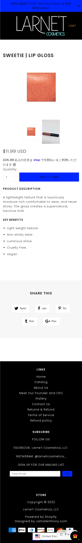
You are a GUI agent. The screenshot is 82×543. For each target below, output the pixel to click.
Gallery (41, 398)
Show (75, 536)
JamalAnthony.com (51, 521)
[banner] (42, 26)
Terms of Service (41, 415)
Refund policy (41, 421)
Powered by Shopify (41, 517)
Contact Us (41, 404)
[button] (56, 536)
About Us (41, 388)
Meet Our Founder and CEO (41, 393)
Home (41, 377)
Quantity (9, 169)
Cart (72, 26)
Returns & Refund (41, 410)
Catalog (41, 382)
